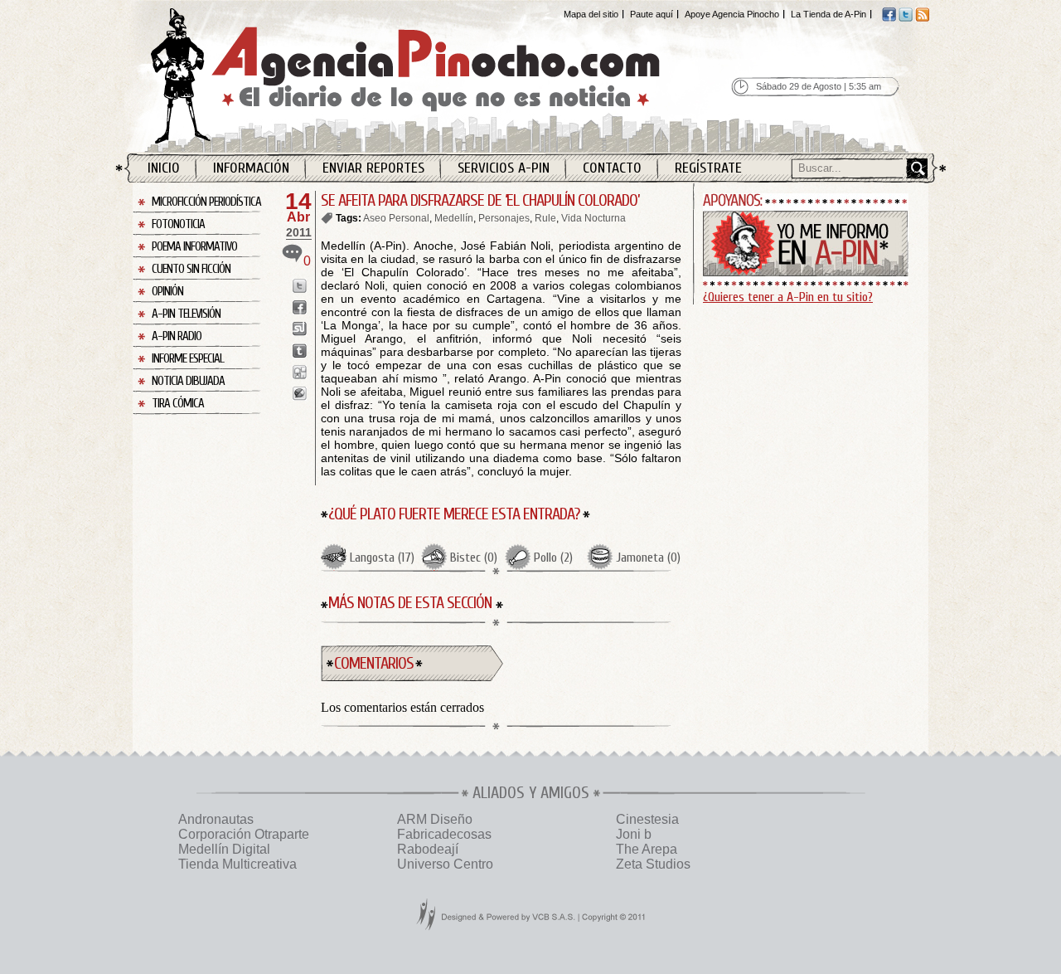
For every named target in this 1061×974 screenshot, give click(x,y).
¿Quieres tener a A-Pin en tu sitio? (788, 297)
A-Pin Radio (176, 336)
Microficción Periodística (206, 202)
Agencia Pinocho (441, 76)
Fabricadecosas (444, 834)
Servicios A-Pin (504, 168)
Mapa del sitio (591, 14)
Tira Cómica (178, 404)
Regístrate (708, 168)
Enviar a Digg (300, 372)
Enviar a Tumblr (300, 350)
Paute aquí (651, 14)
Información (251, 168)
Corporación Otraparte (243, 834)
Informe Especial (188, 359)
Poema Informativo (194, 247)
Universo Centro (445, 864)
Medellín (453, 218)
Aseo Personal (396, 218)
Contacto (612, 168)
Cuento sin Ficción (191, 269)
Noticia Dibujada (188, 381)
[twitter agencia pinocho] (906, 18)
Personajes (504, 218)
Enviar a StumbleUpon (300, 329)
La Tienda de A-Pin (828, 14)
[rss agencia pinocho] (922, 18)
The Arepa (646, 849)
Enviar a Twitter (300, 286)
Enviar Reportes (373, 168)
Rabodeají (427, 849)
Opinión (167, 292)
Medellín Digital (224, 849)
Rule (545, 218)
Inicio (164, 168)
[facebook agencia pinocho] (889, 18)
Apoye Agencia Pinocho (732, 14)
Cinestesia (647, 819)
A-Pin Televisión (186, 314)
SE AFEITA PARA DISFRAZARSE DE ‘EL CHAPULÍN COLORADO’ (480, 200)
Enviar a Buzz (300, 394)
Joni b (634, 834)
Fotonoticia (178, 224)
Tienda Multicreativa (237, 864)
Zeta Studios (653, 864)
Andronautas (216, 819)
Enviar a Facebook (300, 307)
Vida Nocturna (593, 218)
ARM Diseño (434, 819)
